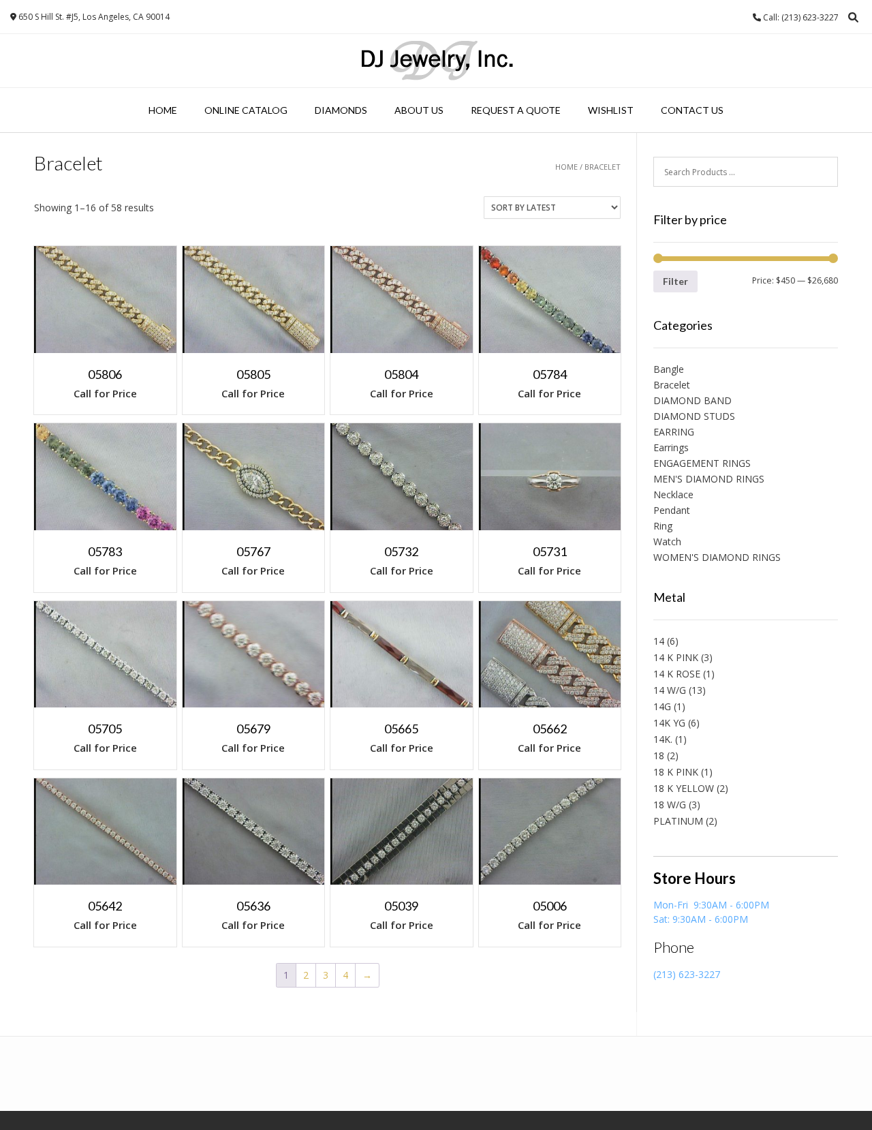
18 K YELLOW (683, 788)
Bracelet (671, 384)
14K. (662, 739)
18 (658, 755)
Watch (667, 541)
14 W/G (669, 690)
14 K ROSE (676, 673)
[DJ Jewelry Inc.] (436, 60)
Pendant (671, 510)
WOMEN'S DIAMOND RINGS (717, 557)
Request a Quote (516, 110)
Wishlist (611, 110)
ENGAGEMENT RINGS (702, 463)
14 (658, 641)
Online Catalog (245, 110)
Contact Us (692, 110)
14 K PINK (675, 657)
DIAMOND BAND (692, 400)
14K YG (669, 722)
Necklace (673, 494)
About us (418, 110)
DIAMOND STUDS (694, 416)
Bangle (668, 369)
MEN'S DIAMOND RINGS (708, 478)
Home (163, 110)
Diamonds (341, 110)
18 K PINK (675, 771)
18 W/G (669, 804)
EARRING (673, 431)
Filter (675, 281)
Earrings (671, 447)
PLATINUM (678, 820)
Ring (662, 525)
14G (662, 706)
